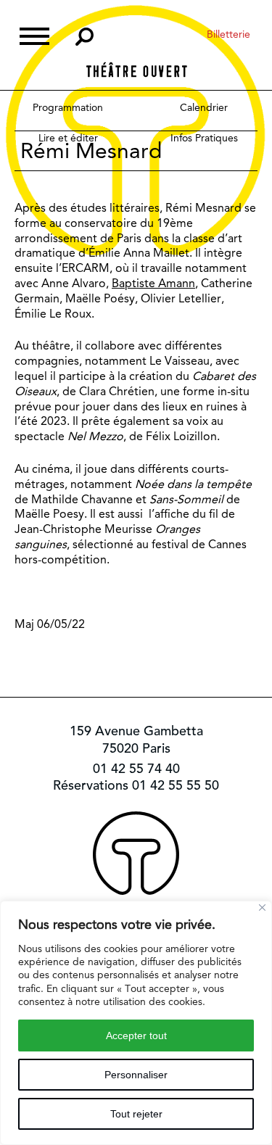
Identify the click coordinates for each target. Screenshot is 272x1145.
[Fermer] (262, 907)
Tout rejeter (136, 1114)
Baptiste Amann (153, 283)
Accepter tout (136, 1035)
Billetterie (228, 34)
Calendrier (204, 107)
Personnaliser (136, 1074)
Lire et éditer (68, 138)
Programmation (68, 107)
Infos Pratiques (204, 138)
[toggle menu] (34, 34)
